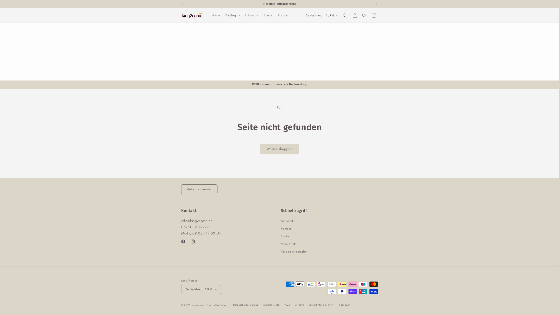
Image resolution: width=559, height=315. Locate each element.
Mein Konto (289, 244)
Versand (299, 304)
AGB (287, 304)
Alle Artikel (288, 221)
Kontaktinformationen (321, 304)
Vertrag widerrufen (199, 189)
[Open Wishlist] (364, 15)
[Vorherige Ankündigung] (183, 4)
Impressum (344, 304)
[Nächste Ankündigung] (376, 4)
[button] (232, 15)
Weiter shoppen (279, 149)
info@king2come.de (196, 220)
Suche (285, 236)
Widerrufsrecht (272, 304)
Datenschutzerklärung (245, 304)
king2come (198, 305)
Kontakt (286, 228)
